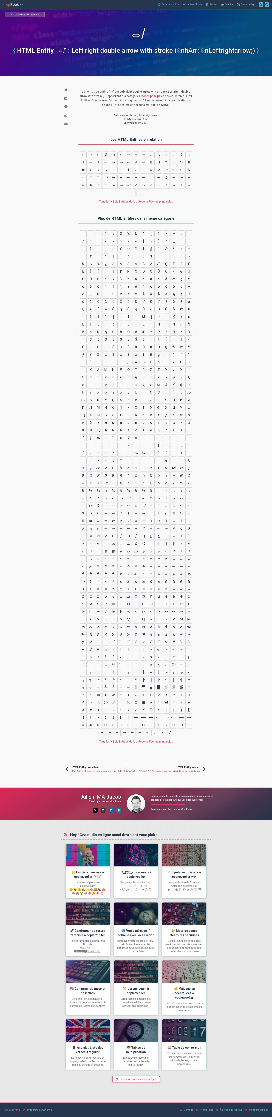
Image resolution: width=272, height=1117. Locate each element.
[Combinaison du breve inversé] (120, 362)
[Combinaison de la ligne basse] (128, 362)
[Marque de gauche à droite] (113, 445)
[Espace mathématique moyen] (128, 460)
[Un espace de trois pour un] (158, 437)
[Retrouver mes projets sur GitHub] (267, 4)
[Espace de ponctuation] (181, 437)
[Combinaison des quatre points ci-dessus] (181, 460)
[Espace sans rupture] (98, 249)
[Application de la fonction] (143, 460)
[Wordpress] (118, 810)
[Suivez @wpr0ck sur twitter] (261, 4)
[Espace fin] (188, 437)
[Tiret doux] (83, 256)
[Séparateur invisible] (158, 460)
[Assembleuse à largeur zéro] (105, 445)
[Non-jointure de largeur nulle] (98, 445)
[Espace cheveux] (83, 445)
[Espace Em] (151, 437)
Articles (229, 4)
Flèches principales (151, 96)
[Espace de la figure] (173, 437)
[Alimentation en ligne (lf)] (90, 233)
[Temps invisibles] (151, 460)
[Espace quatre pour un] (166, 437)
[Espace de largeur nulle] (90, 445)
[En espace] (143, 437)
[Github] (103, 810)
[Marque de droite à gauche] (120, 445)
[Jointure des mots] (136, 460)
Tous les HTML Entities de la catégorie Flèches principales (136, 201)
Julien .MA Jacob (100, 797)
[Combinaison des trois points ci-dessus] (173, 460)
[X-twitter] (95, 810)
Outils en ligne (248, 4)
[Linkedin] (111, 810)
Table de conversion (184, 1047)
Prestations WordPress (180, 809)
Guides (213, 4)
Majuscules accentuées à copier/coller (184, 993)
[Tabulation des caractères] (83, 233)
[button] (68, 90)
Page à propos (158, 809)
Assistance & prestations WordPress (182, 4)
